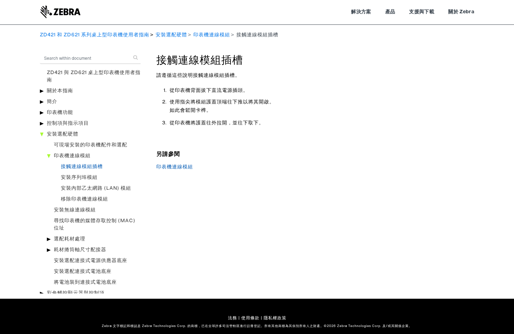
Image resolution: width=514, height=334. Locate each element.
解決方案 (361, 11)
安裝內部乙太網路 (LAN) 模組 (96, 188)
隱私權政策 (275, 318)
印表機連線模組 (211, 34)
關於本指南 (60, 90)
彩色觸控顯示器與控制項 (76, 293)
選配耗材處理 (69, 239)
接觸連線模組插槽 (82, 166)
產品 (390, 11)
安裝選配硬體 (171, 34)
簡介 (52, 101)
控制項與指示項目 (68, 123)
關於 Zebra (461, 11)
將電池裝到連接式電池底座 (85, 282)
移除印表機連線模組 (84, 199)
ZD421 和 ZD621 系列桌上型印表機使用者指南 (94, 34)
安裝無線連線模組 (75, 210)
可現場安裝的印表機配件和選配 (90, 145)
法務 (232, 318)
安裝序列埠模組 (79, 177)
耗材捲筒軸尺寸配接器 (80, 249)
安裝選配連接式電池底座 (83, 271)
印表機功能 (60, 112)
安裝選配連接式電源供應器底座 (90, 260)
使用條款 (250, 318)
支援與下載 (421, 11)
